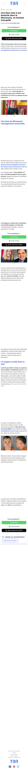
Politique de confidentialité (14, 757)
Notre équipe (14, 754)
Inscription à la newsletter (14, 751)
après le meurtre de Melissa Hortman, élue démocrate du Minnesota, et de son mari (14, 167)
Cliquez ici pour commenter (10, 540)
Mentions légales (14, 756)
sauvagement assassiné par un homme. (14, 50)
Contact (14, 752)
